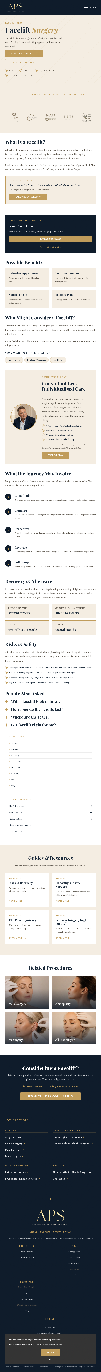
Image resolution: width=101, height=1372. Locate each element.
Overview (15, 743)
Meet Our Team (15, 831)
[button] (50, 701)
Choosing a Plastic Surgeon (20, 825)
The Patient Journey (17, 806)
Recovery (15, 773)
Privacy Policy (29, 1366)
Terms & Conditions (12, 1366)
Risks (13, 779)
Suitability (15, 755)
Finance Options (15, 818)
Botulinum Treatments (36, 360)
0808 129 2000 (50, 1327)
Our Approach (74, 1251)
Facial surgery (13, 1150)
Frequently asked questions (21, 1178)
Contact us (59, 1178)
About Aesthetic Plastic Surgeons (72, 1172)
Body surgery (13, 1156)
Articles (74, 1275)
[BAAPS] (50, 118)
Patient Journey (74, 1257)
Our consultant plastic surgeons (72, 1143)
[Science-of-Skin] (87, 117)
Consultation (16, 761)
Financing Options (27, 1299)
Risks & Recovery (16, 812)
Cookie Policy (43, 1366)
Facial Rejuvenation (26, 1257)
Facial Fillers (58, 360)
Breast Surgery (27, 1251)
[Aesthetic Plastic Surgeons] (15, 7)
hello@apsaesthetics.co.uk (63, 1086)
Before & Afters (74, 1263)
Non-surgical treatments (67, 1137)
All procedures (14, 1137)
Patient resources (15, 1172)
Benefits (14, 749)
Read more (15, 901)
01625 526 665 (52, 246)
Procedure (15, 767)
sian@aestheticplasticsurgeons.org (50, 1333)
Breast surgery (13, 1143)
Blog (27, 1310)
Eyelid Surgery (14, 360)
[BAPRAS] (14, 117)
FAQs (13, 785)
